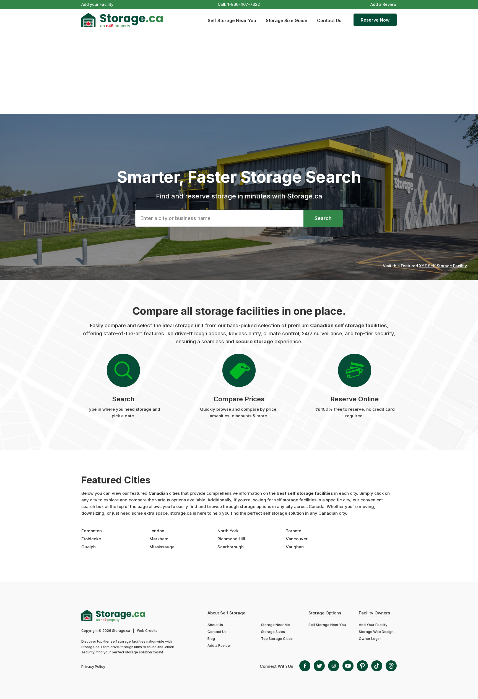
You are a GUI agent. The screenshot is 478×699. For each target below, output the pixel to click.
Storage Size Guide (286, 20)
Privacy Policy (93, 666)
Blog (211, 638)
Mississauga (162, 546)
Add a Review (383, 4)
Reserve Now (375, 20)
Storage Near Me (275, 624)
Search (323, 218)
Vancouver (297, 538)
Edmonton (91, 530)
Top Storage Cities (277, 638)
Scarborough (230, 546)
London (156, 530)
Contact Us (329, 20)
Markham (158, 538)
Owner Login (370, 638)
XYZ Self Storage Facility (443, 265)
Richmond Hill (231, 538)
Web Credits (147, 631)
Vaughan (295, 546)
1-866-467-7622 (243, 4)
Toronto (293, 530)
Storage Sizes (273, 631)
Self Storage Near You (232, 20)
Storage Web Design (376, 631)
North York (227, 530)
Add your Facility (97, 4)
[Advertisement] (239, 72)
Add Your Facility (373, 624)
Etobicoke (91, 538)
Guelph (88, 546)
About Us (215, 624)
